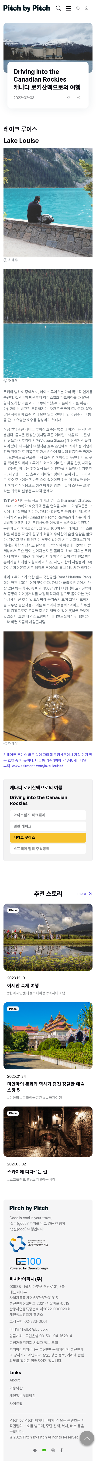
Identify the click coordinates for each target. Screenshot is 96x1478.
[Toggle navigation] (59, 8)
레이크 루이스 (24, 837)
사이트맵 (16, 1404)
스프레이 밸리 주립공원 (32, 849)
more (82, 893)
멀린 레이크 (23, 826)
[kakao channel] (35, 1450)
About (15, 1380)
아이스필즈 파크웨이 (29, 815)
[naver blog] (44, 1450)
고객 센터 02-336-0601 (28, 1321)
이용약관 (16, 1388)
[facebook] (61, 1450)
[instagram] (53, 1450)
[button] (78, 97)
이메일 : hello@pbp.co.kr (29, 1329)
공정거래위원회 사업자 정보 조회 (34, 1343)
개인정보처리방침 (23, 1396)
